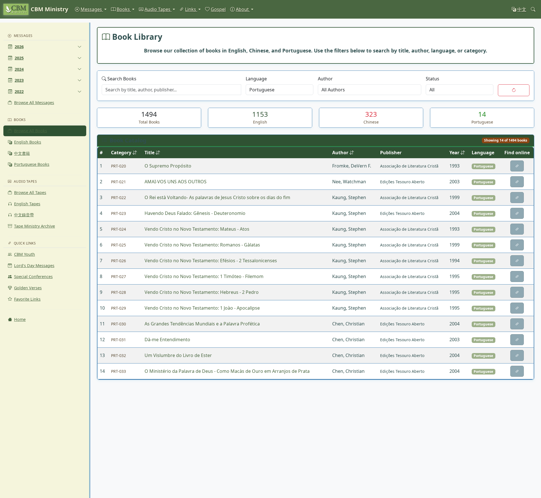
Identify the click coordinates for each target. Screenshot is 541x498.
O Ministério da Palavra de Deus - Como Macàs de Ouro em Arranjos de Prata (227, 371)
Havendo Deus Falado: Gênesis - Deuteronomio (195, 213)
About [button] (243, 9)
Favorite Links (27, 299)
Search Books (121, 79)
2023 (19, 80)
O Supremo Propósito (168, 166)
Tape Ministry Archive (34, 226)
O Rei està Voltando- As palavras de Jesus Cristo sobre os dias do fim (217, 197)
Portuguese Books (31, 164)
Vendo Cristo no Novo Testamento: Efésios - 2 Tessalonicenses (211, 260)
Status (432, 79)
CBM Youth (24, 254)
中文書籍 (22, 153)
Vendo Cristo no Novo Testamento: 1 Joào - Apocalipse (202, 308)
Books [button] (124, 9)
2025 (19, 58)
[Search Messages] (533, 9)
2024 (19, 69)
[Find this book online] (517, 165)
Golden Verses (28, 287)
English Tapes (27, 203)
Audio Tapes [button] (158, 9)
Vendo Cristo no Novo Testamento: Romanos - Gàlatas (202, 245)
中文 (521, 9)
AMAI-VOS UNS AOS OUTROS (176, 182)
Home (20, 319)
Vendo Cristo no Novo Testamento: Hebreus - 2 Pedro (202, 292)
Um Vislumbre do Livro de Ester (178, 355)
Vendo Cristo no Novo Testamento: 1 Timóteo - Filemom (204, 276)
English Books (27, 142)
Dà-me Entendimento (167, 339)
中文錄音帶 (24, 214)
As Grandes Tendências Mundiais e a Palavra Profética (202, 324)
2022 (19, 91)
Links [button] (191, 9)
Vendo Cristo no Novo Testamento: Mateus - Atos (197, 229)
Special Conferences (33, 276)
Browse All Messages (34, 102)
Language (256, 79)
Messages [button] (92, 9)
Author (325, 79)
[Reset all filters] (513, 90)
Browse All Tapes (30, 192)
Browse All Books (30, 130)
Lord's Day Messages (34, 265)
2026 (19, 46)
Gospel (218, 9)
